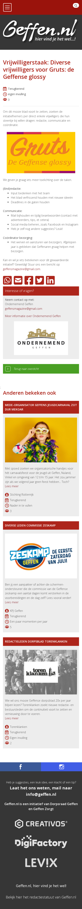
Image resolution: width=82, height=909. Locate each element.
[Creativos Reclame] (41, 820)
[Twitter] (40, 280)
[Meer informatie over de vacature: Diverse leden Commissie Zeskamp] (41, 556)
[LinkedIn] (51, 280)
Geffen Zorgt (43, 809)
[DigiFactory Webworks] (41, 839)
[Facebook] (29, 280)
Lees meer (12, 486)
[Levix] (41, 860)
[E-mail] (19, 280)
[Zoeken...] (76, 5)
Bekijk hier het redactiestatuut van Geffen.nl (41, 897)
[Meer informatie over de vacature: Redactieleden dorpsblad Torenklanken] (41, 672)
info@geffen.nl (41, 794)
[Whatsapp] (8, 280)
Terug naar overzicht (26, 369)
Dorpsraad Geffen (64, 804)
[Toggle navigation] (7, 7)
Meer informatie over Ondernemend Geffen (33, 316)
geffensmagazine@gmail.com (21, 269)
